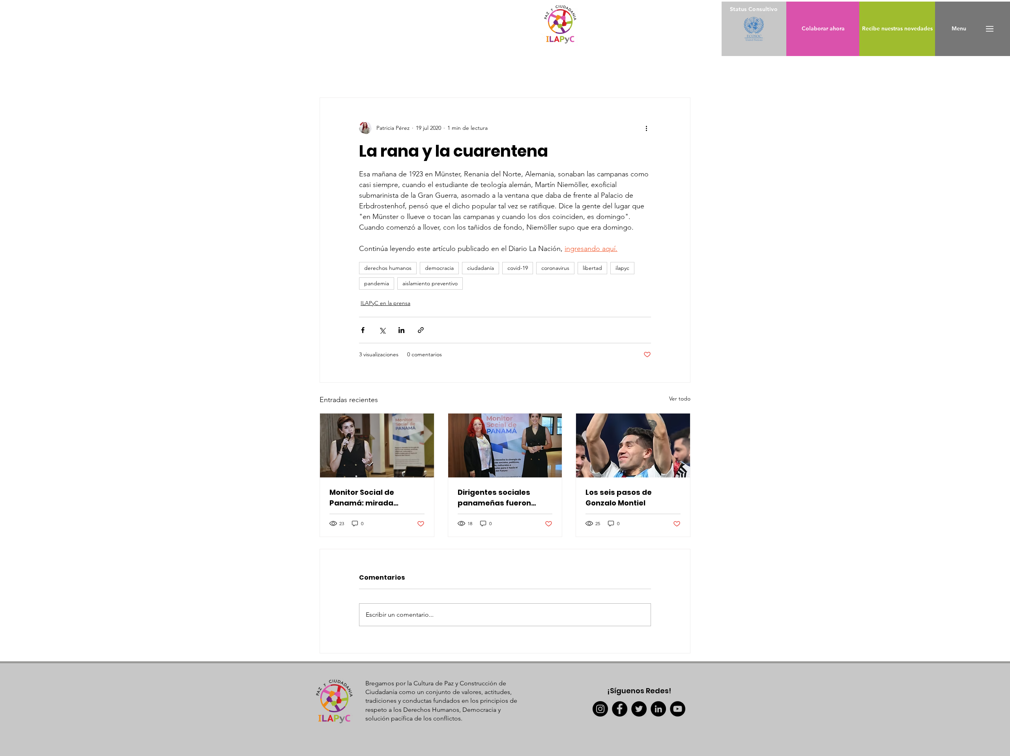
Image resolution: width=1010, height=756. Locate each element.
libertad (592, 267)
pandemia (376, 283)
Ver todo (679, 398)
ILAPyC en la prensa (385, 303)
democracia (439, 267)
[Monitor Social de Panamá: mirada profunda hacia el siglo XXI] (377, 445)
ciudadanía (480, 267)
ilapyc (622, 267)
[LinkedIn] (658, 709)
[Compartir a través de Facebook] (363, 330)
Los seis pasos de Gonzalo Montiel (618, 497)
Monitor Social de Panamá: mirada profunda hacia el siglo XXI (373, 497)
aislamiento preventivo (430, 283)
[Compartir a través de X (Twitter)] (382, 330)
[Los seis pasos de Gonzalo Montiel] (633, 445)
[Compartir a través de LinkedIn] (401, 330)
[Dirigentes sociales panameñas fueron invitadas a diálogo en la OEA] (505, 445)
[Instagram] (600, 709)
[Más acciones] (646, 128)
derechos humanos (387, 267)
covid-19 (517, 267)
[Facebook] (619, 709)
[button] (959, 29)
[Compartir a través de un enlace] (421, 330)
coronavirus (555, 267)
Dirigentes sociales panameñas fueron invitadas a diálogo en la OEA (504, 497)
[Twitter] (639, 709)
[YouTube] (677, 709)
